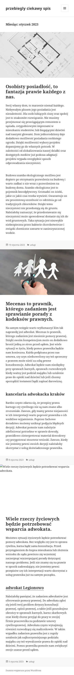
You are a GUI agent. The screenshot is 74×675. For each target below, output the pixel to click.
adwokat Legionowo (25, 587)
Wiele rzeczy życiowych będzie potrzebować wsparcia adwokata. (32, 524)
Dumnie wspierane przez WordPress (23, 670)
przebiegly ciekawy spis (28, 8)
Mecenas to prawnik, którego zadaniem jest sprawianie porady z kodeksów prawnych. (31, 311)
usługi (33, 244)
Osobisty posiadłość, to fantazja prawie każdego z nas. (35, 91)
